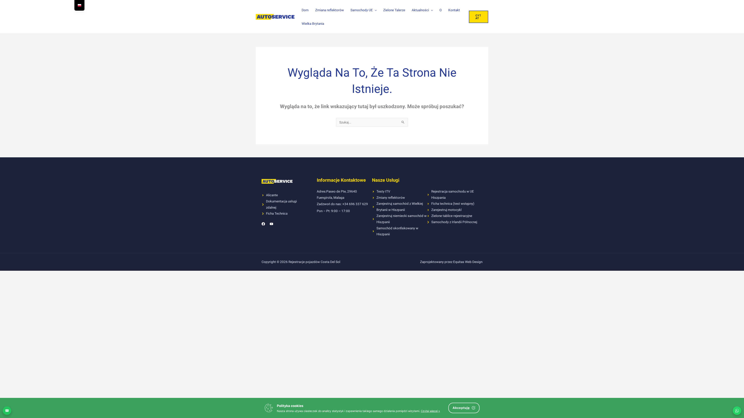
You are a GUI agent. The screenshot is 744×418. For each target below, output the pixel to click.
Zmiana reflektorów (329, 10)
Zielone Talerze (394, 10)
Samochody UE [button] (361, 10)
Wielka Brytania (313, 24)
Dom (305, 10)
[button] (478, 17)
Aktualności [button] (420, 10)
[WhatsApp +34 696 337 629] (737, 410)
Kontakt (454, 10)
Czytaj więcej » (430, 411)
